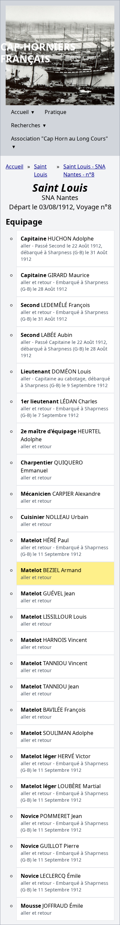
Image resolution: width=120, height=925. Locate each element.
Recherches (28, 125)
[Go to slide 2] (62, 100)
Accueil (22, 112)
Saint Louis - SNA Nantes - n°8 (84, 170)
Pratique (55, 112)
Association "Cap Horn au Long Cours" (59, 142)
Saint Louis (40, 170)
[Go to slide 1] (57, 100)
